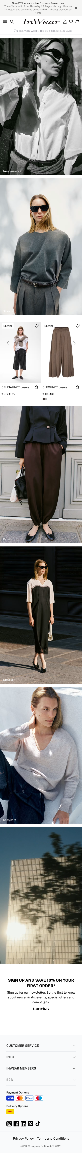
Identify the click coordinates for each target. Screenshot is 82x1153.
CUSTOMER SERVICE (22, 1046)
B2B (9, 1080)
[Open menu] (4, 21)
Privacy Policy (23, 1138)
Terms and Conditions (53, 1138)
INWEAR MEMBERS (21, 1068)
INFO (10, 1057)
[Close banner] (76, 8)
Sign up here (41, 1008)
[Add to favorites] (36, 326)
